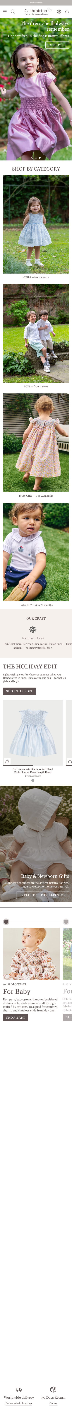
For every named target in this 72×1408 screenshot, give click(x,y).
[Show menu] (4, 11)
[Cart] (67, 11)
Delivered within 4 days (19, 1403)
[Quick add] (7, 761)
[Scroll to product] (6, 922)
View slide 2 (36, 158)
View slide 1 (32, 158)
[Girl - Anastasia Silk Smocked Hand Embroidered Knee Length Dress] (33, 732)
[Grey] (32, 780)
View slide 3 (40, 158)
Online (53, 1403)
